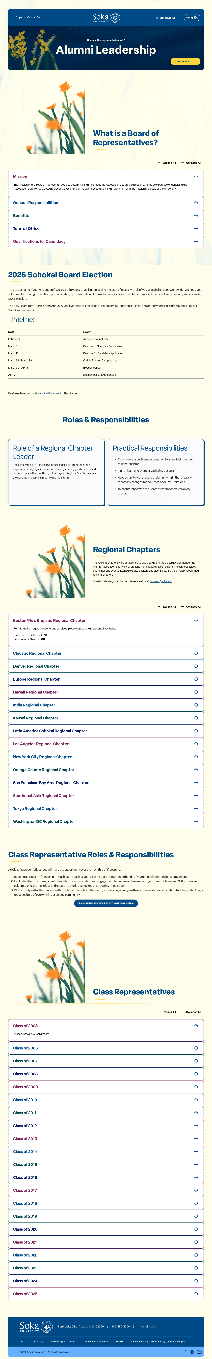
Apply (19, 17)
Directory (38, 1341)
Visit (29, 17)
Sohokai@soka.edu (161, 581)
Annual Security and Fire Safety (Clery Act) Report (158, 1341)
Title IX (119, 1341)
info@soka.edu (146, 1326)
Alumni (90, 39)
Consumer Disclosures (96, 1341)
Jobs (22, 1341)
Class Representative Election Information (106, 903)
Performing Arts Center (63, 1341)
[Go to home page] (106, 17)
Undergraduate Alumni (110, 39)
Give (39, 17)
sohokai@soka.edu (50, 393)
